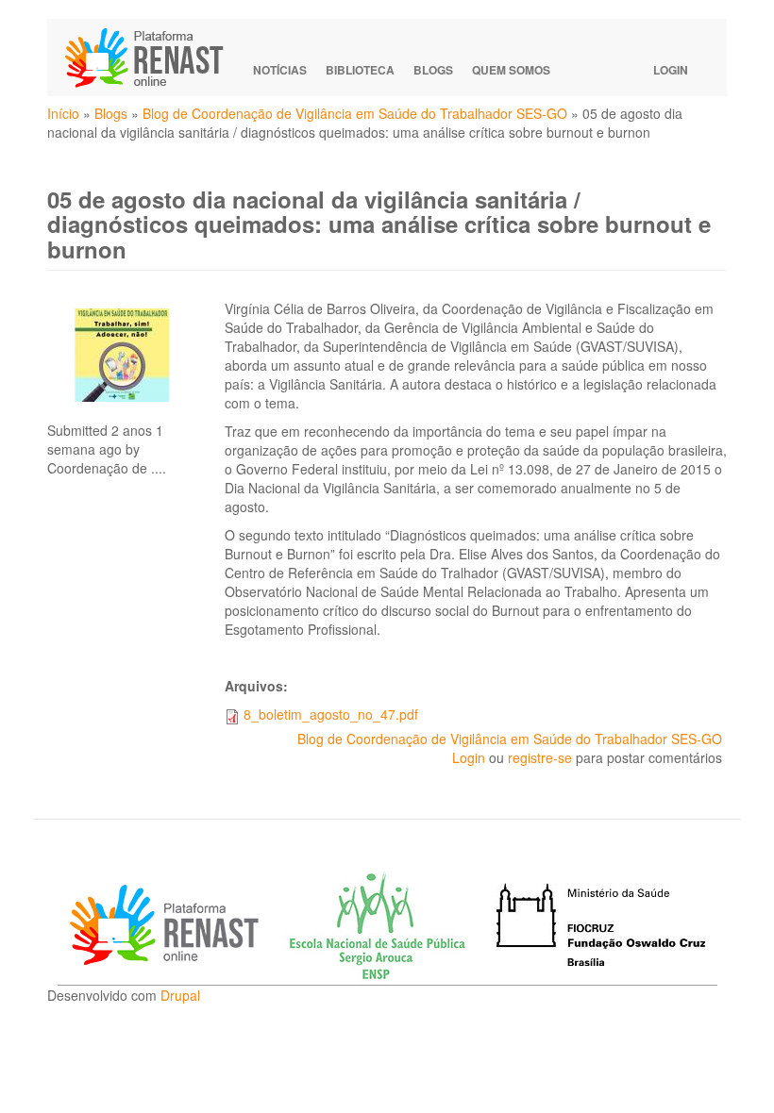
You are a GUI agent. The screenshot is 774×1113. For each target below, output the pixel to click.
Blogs (433, 69)
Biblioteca (360, 69)
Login (670, 69)
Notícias (280, 69)
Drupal (180, 995)
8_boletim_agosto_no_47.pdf (331, 714)
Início (63, 113)
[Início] (153, 57)
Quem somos (511, 69)
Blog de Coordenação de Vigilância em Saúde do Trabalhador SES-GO (355, 113)
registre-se (540, 757)
